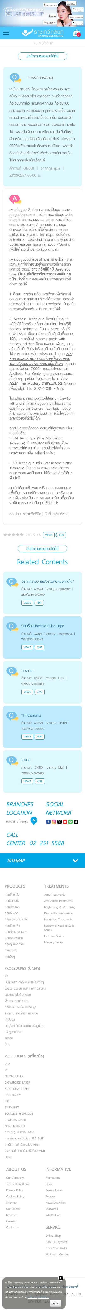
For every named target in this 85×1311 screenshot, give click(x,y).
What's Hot (53, 1214)
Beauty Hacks (54, 1190)
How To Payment (56, 1241)
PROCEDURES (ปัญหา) (22, 968)
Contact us (13, 1227)
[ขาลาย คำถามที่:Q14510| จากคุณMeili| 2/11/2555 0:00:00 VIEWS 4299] (42, 752)
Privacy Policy (14, 1190)
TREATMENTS (56, 886)
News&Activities (56, 1202)
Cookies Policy (15, 1196)
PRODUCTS (15, 886)
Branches (11, 1214)
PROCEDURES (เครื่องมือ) (24, 1056)
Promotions (53, 1177)
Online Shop (53, 1235)
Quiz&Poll (52, 1208)
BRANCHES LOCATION (19, 808)
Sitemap (11, 1202)
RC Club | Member (57, 1254)
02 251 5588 (46, 843)
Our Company (15, 1177)
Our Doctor (13, 1208)
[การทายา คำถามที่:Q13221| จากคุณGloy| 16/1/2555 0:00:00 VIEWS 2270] (42, 663)
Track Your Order (56, 1248)
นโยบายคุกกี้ (69, 1287)
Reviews (50, 1196)
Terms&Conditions (17, 1183)
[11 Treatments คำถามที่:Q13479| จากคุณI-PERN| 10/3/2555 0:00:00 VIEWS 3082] (42, 708)
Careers (10, 1221)
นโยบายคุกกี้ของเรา (38, 1297)
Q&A (49, 1183)
